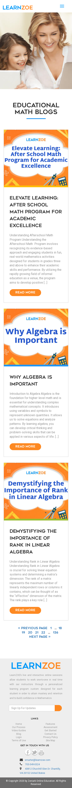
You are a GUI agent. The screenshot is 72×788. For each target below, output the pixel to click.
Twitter (34, 752)
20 (30, 632)
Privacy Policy (50, 737)
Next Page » (39, 637)
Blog (18, 734)
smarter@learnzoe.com (37, 760)
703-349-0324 (32, 764)
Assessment (50, 727)
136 (55, 632)
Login (19, 737)
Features (50, 724)
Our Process (18, 727)
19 (23, 632)
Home (19, 724)
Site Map (50, 740)
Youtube (41, 752)
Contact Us (50, 734)
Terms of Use (19, 740)
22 (43, 632)
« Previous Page (32, 628)
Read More (25, 292)
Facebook (28, 752)
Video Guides (19, 730)
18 (60, 628)
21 (36, 632)
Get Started (50, 730)
